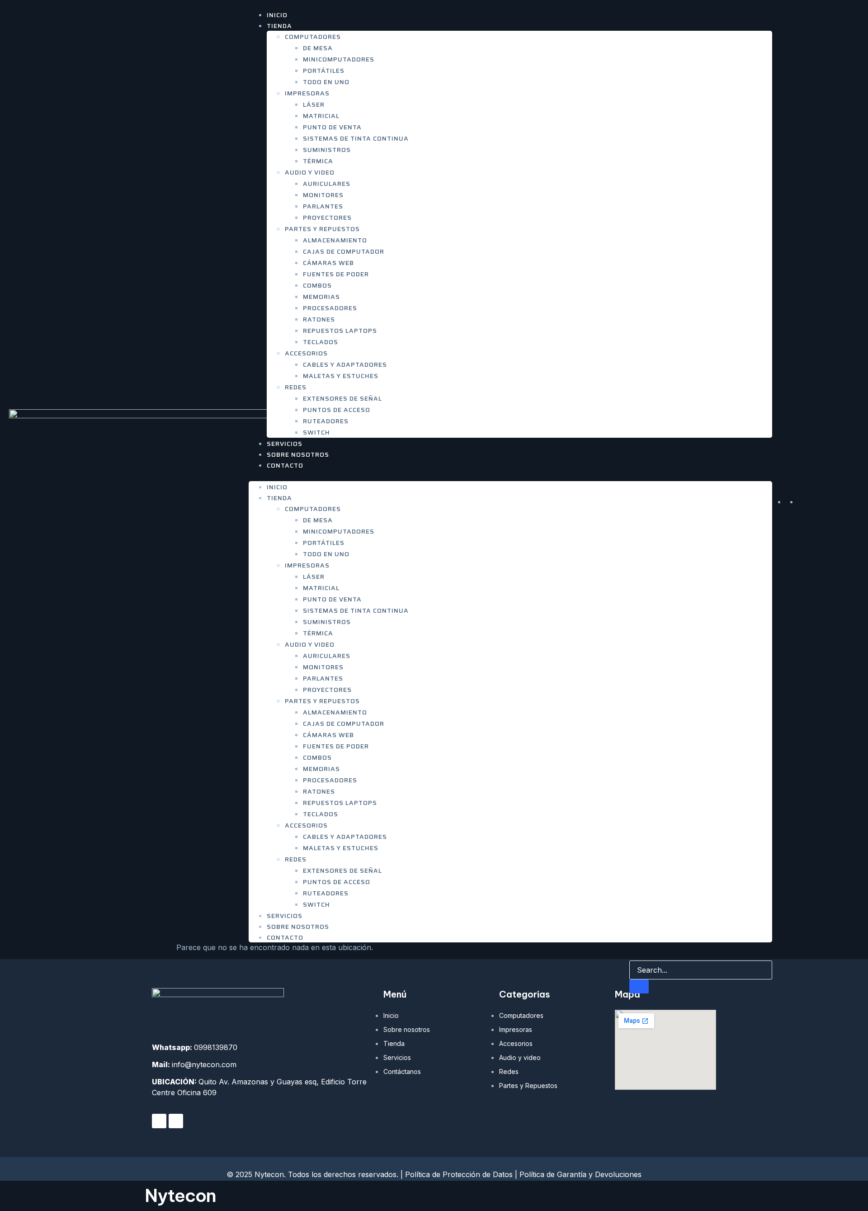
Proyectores (327, 217)
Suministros (327, 150)
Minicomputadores (338, 59)
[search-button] (639, 986)
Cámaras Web (328, 263)
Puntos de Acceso (336, 410)
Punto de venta (332, 127)
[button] (510, 475)
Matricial (321, 116)
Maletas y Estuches (340, 376)
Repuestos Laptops (340, 331)
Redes (296, 387)
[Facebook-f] (159, 1121)
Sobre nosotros (298, 927)
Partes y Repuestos (322, 229)
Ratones (319, 319)
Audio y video (310, 172)
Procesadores (330, 308)
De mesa (318, 48)
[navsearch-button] (635, 951)
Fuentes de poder (336, 274)
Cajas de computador (343, 251)
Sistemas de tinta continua (356, 138)
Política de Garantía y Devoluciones (580, 1174)
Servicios (284, 916)
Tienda (279, 26)
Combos (317, 285)
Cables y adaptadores (345, 364)
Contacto (285, 465)
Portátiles (323, 71)
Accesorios (306, 353)
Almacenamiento (335, 240)
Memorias (321, 297)
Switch (316, 432)
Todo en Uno (326, 82)
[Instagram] (176, 1121)
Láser (314, 104)
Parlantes (323, 206)
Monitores (323, 195)
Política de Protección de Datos (459, 1174)
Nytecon (180, 1195)
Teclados (320, 342)
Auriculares (326, 184)
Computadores (313, 37)
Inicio (277, 487)
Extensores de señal (342, 398)
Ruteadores (326, 421)
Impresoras (307, 93)
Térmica (318, 161)
